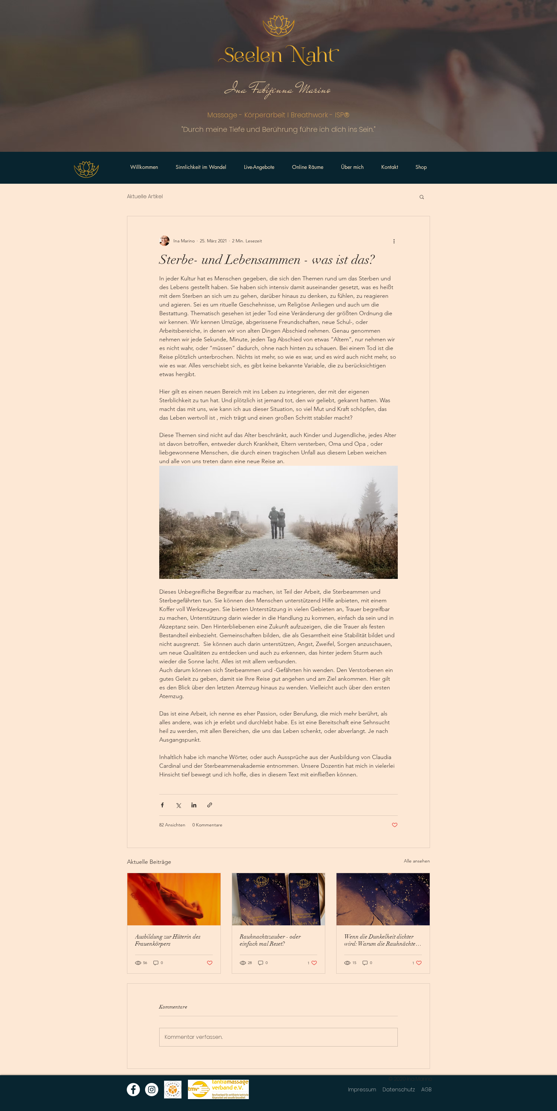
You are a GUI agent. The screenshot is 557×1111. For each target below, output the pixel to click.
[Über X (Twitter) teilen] (178, 805)
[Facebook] (133, 1089)
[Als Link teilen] (210, 805)
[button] (422, 196)
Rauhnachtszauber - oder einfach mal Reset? (270, 940)
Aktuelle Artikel (145, 196)
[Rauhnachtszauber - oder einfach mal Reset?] (278, 899)
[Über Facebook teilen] (162, 805)
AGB (426, 1089)
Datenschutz (399, 1089)
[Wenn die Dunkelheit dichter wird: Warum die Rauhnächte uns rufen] (383, 899)
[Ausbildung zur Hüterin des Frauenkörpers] (173, 899)
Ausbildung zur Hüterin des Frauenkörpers (167, 940)
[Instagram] (151, 1089)
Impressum (362, 1089)
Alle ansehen (417, 861)
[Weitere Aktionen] (394, 241)
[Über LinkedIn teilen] (194, 805)
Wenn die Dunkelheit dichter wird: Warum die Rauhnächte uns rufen (379, 940)
